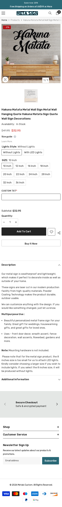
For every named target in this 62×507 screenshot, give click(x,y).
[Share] (57, 232)
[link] (31, 404)
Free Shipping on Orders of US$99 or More (31, 6)
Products (15, 20)
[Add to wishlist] (51, 232)
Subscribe (51, 460)
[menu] (3, 13)
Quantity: (7, 215)
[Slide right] (56, 404)
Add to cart (24, 231)
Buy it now (31, 243)
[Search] (50, 13)
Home (4, 20)
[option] (31, 53)
